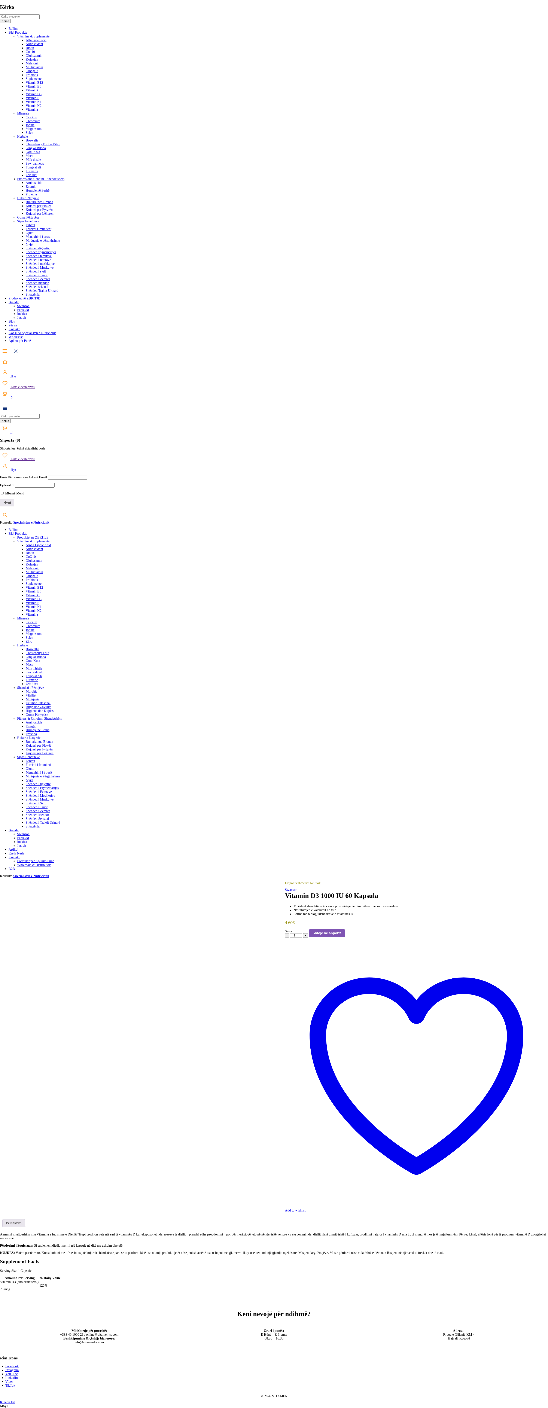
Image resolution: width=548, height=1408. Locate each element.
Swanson (291, 890)
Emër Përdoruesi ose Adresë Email (23, 477)
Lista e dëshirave (22, 387)
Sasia (288, 931)
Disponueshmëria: (297, 883)
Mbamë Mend (14, 493)
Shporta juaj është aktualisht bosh (22, 448)
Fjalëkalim (7, 485)
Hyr (13, 376)
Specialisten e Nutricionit (31, 522)
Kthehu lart (7, 1402)
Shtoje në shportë (327, 933)
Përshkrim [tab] (13, 1223)
